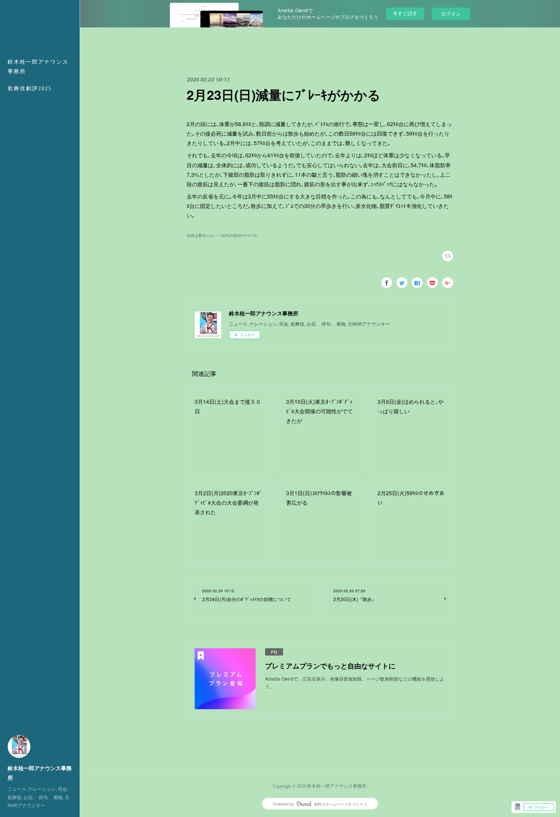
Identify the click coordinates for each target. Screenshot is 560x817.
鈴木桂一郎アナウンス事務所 (38, 66)
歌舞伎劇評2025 (30, 88)
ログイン (451, 13)
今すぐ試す (405, 13)
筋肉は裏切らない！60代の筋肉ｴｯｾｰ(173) (222, 235)
